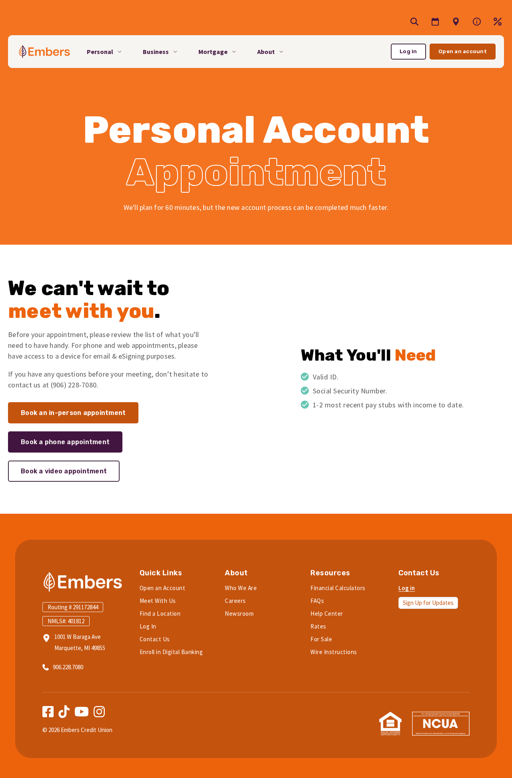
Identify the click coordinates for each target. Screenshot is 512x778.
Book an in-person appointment (73, 413)
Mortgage (213, 52)
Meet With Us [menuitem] (158, 600)
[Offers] (456, 21)
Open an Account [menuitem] (163, 588)
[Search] (414, 21)
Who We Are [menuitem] (241, 588)
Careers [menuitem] (235, 600)
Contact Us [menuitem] (155, 639)
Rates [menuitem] (318, 626)
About (266, 52)
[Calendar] (435, 21)
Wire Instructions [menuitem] (333, 652)
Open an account (462, 51)
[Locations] (476, 21)
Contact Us (418, 573)
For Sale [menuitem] (321, 639)
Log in (408, 51)
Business (156, 52)
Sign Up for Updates (428, 602)
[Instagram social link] (99, 711)
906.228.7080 (68, 667)
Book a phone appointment (65, 442)
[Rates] (497, 21)
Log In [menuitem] (148, 626)
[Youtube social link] (81, 711)
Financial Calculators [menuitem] (338, 588)
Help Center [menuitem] (326, 613)
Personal (100, 52)
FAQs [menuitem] (317, 600)
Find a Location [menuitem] (160, 613)
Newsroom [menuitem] (239, 613)
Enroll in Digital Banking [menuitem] (171, 652)
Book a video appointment (64, 471)
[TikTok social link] (64, 711)
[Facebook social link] (48, 711)
